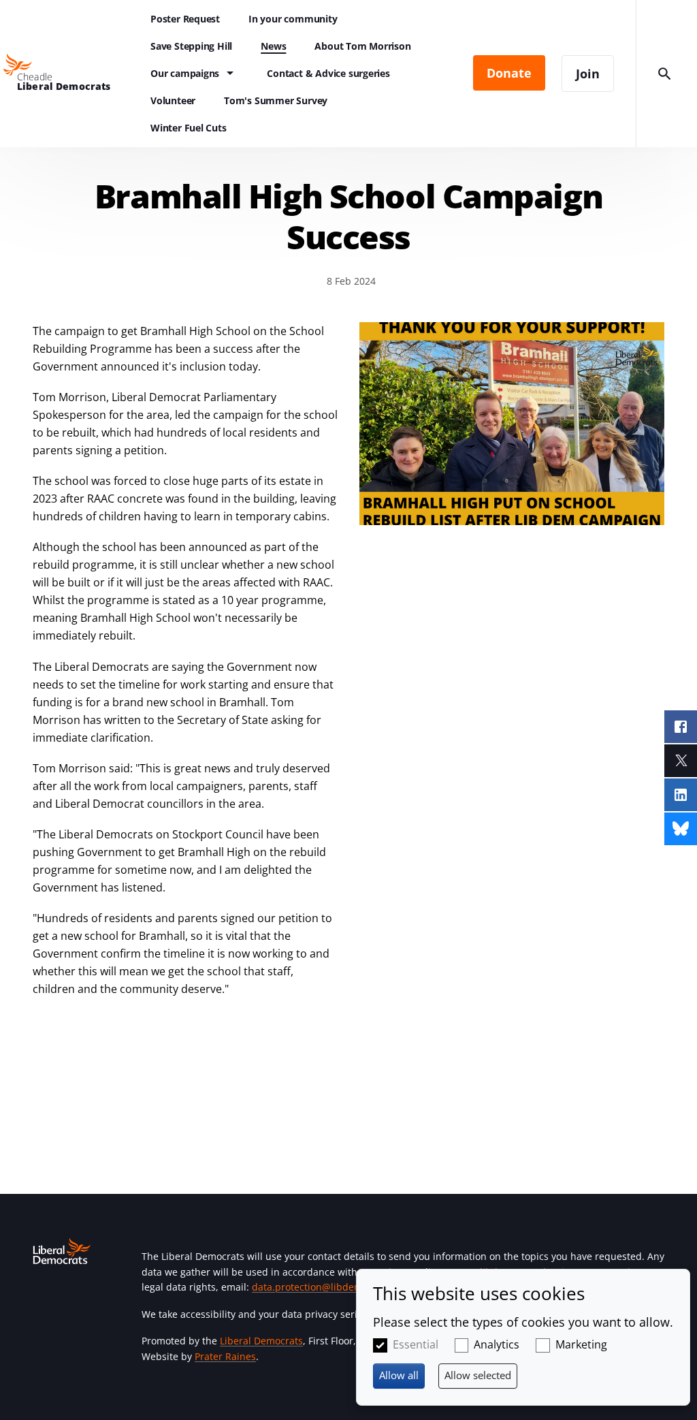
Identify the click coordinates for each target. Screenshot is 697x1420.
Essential (415, 1344)
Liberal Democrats (261, 1340)
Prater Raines (225, 1356)
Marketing (581, 1344)
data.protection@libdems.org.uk (325, 1286)
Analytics (496, 1344)
